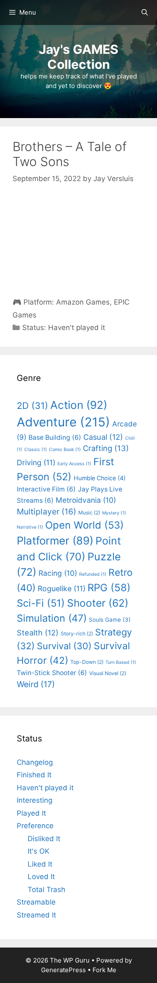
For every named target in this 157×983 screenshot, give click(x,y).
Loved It (41, 876)
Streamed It (36, 915)
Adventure (63, 422)
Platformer (55, 540)
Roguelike (61, 588)
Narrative (30, 527)
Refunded (92, 574)
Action (78, 404)
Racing (58, 573)
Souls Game (110, 619)
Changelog (35, 762)
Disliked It (44, 838)
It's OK (38, 851)
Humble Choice (100, 477)
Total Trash (46, 889)
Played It (31, 813)
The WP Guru (70, 960)
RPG (109, 588)
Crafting (106, 448)
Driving (36, 462)
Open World (84, 525)
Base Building (54, 437)
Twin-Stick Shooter (52, 673)
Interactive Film (46, 489)
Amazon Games (83, 302)
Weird (36, 684)
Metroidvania (86, 500)
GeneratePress (63, 970)
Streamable (36, 902)
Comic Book (65, 449)
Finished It (34, 775)
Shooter (98, 603)
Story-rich (77, 633)
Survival (64, 645)
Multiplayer (46, 512)
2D (32, 405)
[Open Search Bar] (144, 12)
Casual (103, 436)
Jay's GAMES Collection (78, 57)
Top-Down (86, 662)
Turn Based (121, 662)
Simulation (52, 618)
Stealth (38, 632)
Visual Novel (107, 673)
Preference (35, 826)
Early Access (74, 463)
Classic (35, 449)
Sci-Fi (41, 603)
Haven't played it (76, 327)
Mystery (114, 513)
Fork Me (104, 970)
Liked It (40, 864)
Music (89, 512)
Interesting (34, 800)
